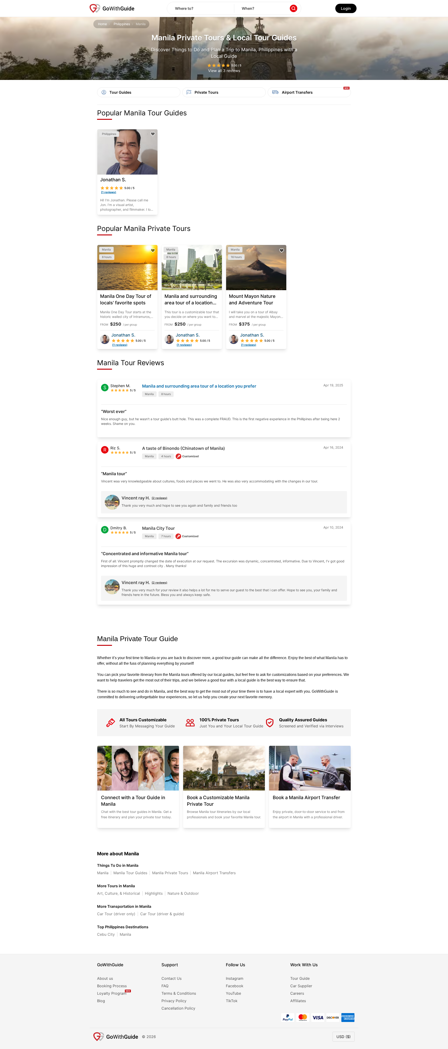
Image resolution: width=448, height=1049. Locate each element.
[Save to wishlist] (153, 134)
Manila (102, 872)
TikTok (232, 1000)
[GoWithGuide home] (112, 8)
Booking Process (112, 986)
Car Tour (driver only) (116, 913)
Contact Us (171, 978)
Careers (297, 993)
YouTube (233, 993)
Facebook (234, 986)
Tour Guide (300, 978)
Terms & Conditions (178, 993)
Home (102, 24)
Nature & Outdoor (183, 893)
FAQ (164, 986)
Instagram (234, 978)
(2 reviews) (159, 498)
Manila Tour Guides (130, 872)
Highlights (154, 893)
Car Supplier (301, 986)
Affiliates (298, 1000)
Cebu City (106, 934)
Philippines (122, 24)
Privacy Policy (173, 1000)
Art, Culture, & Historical (118, 893)
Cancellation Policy (178, 1008)
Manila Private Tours (170, 872)
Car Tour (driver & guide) (162, 913)
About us (105, 978)
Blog (101, 1000)
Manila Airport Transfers (214, 872)
